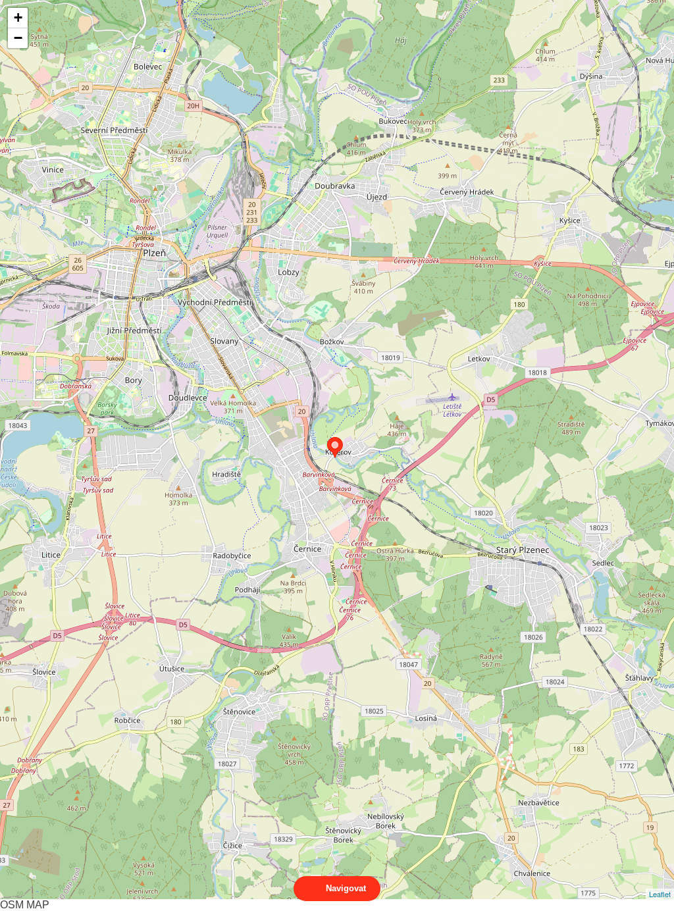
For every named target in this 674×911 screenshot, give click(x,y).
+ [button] (18, 17)
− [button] (18, 38)
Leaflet (660, 894)
